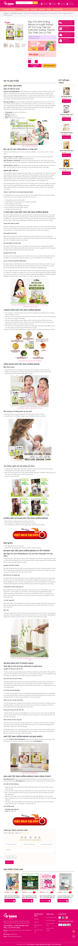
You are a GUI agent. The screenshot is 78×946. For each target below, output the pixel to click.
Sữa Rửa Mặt (33, 5)
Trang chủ (26, 9)
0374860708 (13, 934)
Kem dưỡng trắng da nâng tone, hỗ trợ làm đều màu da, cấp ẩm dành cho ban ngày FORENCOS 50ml (66, 132)
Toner (29, 5)
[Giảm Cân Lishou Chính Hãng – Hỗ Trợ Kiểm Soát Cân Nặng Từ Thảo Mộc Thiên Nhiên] (12, 881)
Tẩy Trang (25, 5)
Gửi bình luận (9, 862)
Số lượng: (30, 58)
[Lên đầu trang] (74, 940)
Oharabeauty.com (9, 779)
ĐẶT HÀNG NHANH (49, 65)
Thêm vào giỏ (66, 101)
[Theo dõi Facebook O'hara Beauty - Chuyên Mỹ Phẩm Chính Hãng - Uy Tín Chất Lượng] (59, 917)
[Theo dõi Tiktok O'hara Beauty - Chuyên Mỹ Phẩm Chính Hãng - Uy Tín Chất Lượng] (63, 917)
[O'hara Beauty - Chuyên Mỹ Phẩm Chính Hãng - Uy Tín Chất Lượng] (8, 3)
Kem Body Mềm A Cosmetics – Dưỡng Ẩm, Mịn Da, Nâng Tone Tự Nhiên (66, 96)
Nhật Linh (37, 36)
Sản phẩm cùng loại (13, 869)
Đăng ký (45, 4)
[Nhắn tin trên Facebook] (73, 936)
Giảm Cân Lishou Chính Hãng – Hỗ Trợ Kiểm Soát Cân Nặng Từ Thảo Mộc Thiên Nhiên (12, 896)
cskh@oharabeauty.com (14, 936)
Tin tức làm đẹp (57, 9)
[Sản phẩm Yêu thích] (58, 3)
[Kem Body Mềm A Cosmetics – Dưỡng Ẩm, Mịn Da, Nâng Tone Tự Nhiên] (66, 91)
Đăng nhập (46, 3)
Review (49, 9)
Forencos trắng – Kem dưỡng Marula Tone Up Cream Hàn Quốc (66, 114)
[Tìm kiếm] (35, 2)
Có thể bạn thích (63, 81)
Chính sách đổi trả (50, 920)
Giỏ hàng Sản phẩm (71, 4)
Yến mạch (8, 326)
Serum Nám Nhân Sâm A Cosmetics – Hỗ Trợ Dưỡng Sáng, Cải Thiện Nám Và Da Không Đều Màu (66, 150)
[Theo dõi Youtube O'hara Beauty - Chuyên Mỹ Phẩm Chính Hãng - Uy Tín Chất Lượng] (66, 917)
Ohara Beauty (15, 809)
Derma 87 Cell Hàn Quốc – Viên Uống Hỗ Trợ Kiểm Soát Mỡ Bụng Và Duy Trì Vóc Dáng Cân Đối (65, 896)
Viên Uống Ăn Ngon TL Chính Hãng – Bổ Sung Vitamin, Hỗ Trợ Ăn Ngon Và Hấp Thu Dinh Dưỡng (29, 896)
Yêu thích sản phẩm (63, 4)
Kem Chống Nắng (19, 5)
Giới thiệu (42, 9)
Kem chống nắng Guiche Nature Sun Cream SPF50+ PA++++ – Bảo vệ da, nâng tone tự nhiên (66, 169)
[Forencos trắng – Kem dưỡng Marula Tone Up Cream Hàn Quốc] (66, 109)
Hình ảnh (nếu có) (11, 857)
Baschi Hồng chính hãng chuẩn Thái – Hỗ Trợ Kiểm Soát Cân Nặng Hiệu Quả (47, 896)
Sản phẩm (34, 9)
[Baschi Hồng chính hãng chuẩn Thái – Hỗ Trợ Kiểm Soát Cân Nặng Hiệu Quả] (47, 881)
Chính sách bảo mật (51, 917)
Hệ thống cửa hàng (54, 4)
